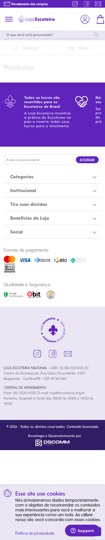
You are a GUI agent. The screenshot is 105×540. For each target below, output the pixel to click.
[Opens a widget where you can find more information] (82, 531)
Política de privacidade (35, 533)
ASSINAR (87, 160)
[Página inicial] (36, 19)
